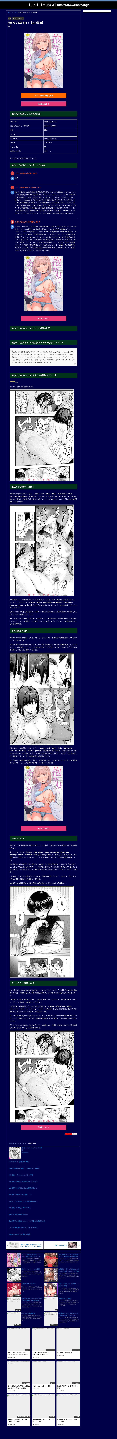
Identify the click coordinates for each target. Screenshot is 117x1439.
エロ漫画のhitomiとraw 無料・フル (20, 1194)
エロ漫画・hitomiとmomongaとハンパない (23, 1181)
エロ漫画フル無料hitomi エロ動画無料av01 (23, 1188)
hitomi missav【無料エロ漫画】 (19, 1161)
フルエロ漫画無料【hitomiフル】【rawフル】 (24, 1227)
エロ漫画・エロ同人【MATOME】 (20, 1208)
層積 (9, 18)
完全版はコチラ (43, 104)
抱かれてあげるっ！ (18, 18)
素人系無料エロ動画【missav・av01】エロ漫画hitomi (27, 1221)
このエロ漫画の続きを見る (43, 95)
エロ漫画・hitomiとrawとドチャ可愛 (21, 1175)
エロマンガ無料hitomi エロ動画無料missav (23, 1201)
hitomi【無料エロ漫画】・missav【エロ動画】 (24, 1168)
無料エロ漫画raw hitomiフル (18, 1214)
